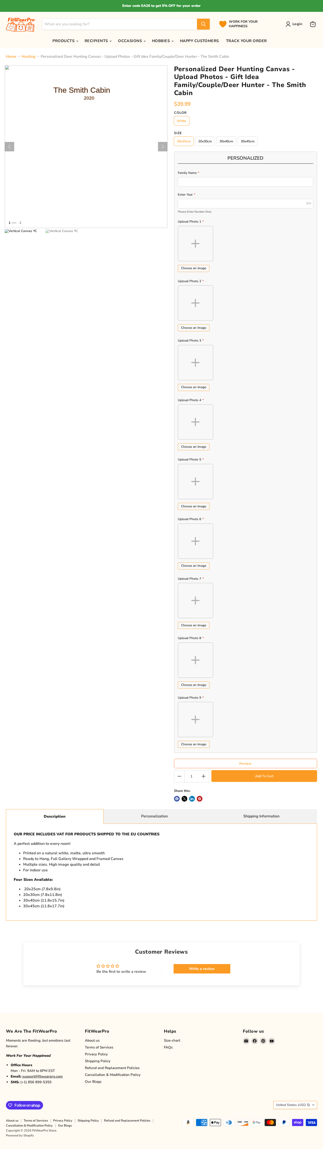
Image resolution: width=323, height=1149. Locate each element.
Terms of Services (99, 1047)
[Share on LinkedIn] (192, 799)
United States (293, 1105)
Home (11, 56)
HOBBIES (161, 41)
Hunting (28, 56)
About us (92, 1040)
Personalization (154, 816)
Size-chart (172, 1040)
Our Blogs (93, 1081)
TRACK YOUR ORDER (246, 41)
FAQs (168, 1047)
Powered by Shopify (20, 1135)
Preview (245, 763)
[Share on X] (184, 799)
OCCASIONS (130, 41)
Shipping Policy (97, 1061)
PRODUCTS (63, 41)
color (180, 113)
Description (54, 816)
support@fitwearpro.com (42, 1076)
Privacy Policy (96, 1054)
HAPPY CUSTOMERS (199, 41)
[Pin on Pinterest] (199, 799)
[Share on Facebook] (177, 799)
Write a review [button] (202, 968)
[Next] (162, 146)
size (178, 133)
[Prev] (9, 146)
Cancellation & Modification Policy (112, 1074)
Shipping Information (261, 816)
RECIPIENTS (97, 41)
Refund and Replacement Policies (112, 1068)
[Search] (203, 24)
